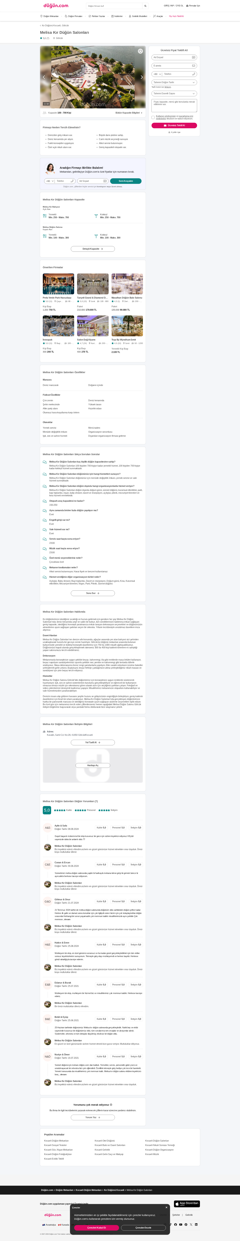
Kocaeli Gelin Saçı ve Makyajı (109, 1154)
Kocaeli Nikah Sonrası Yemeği (160, 1145)
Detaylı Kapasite (91, 249)
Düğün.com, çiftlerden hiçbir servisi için (92, 186)
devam (67, 919)
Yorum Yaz (90, 1117)
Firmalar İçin (194, 5)
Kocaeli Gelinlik (102, 1150)
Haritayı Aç (92, 765)
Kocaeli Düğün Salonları (157, 1141)
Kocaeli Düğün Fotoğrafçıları (58, 1154)
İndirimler (118, 16)
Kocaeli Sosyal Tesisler (55, 1145)
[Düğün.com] (56, 6)
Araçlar (160, 16)
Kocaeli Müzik (152, 1154)
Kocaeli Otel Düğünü (105, 1141)
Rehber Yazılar (98, 16)
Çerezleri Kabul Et (96, 1228)
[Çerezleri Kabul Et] (166, 1207)
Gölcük (65, 25)
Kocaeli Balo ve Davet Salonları (110, 1145)
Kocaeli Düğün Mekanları (56, 1141)
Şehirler (176, 1215)
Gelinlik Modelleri (139, 16)
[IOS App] (187, 1203)
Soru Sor (90, 593)
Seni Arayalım (126, 181)
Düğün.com (47, 1190)
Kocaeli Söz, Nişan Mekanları (58, 1150)
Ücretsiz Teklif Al (176, 125)
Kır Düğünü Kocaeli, (51, 25)
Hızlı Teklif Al (177, 16)
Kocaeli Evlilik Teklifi (54, 1159)
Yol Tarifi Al (91, 742)
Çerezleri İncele (143, 1228)
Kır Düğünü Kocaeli (114, 1190)
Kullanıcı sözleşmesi (166, 116)
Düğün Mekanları (51, 16)
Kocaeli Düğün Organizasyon (159, 1150)
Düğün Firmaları (75, 16)
